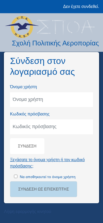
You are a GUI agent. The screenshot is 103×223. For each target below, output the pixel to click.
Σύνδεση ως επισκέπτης (43, 189)
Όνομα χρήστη (23, 87)
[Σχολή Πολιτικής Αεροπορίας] (51, 27)
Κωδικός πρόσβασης (30, 114)
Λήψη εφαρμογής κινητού (27, 211)
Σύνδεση (27, 146)
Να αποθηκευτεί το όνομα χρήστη (48, 177)
